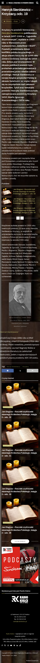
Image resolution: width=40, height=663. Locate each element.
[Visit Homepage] (20, 3)
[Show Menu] (3, 3)
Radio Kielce (10, 634)
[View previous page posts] (18, 218)
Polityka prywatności (32, 660)
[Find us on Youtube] (11, 645)
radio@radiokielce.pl (20, 621)
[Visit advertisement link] (20, 565)
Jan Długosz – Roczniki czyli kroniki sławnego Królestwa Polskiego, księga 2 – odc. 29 (19, 530)
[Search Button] (37, 3)
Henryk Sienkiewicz (13, 366)
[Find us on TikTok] (20, 645)
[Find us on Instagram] (8, 645)
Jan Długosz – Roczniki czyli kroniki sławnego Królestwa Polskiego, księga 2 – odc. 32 (24, 192)
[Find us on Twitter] (5, 645)
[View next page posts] (22, 218)
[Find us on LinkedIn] (17, 645)
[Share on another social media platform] (32, 370)
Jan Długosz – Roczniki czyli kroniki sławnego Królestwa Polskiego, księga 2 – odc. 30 (24, 210)
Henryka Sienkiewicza (12, 33)
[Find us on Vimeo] (14, 645)
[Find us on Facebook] (2, 645)
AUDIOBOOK (7, 407)
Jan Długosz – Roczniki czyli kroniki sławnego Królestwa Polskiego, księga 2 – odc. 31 (24, 201)
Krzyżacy (26, 366)
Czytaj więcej (20, 541)
